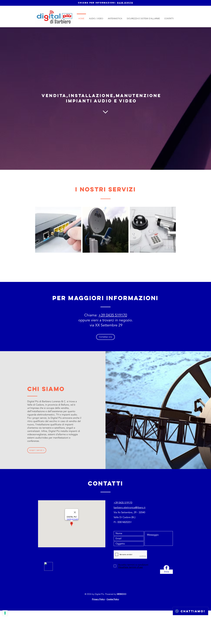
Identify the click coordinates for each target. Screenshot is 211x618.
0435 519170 (125, 3)
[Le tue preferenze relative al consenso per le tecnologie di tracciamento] (5, 613)
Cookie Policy (113, 599)
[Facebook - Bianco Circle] (166, 568)
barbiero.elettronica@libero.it (129, 507)
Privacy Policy (98, 599)
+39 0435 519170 (112, 315)
